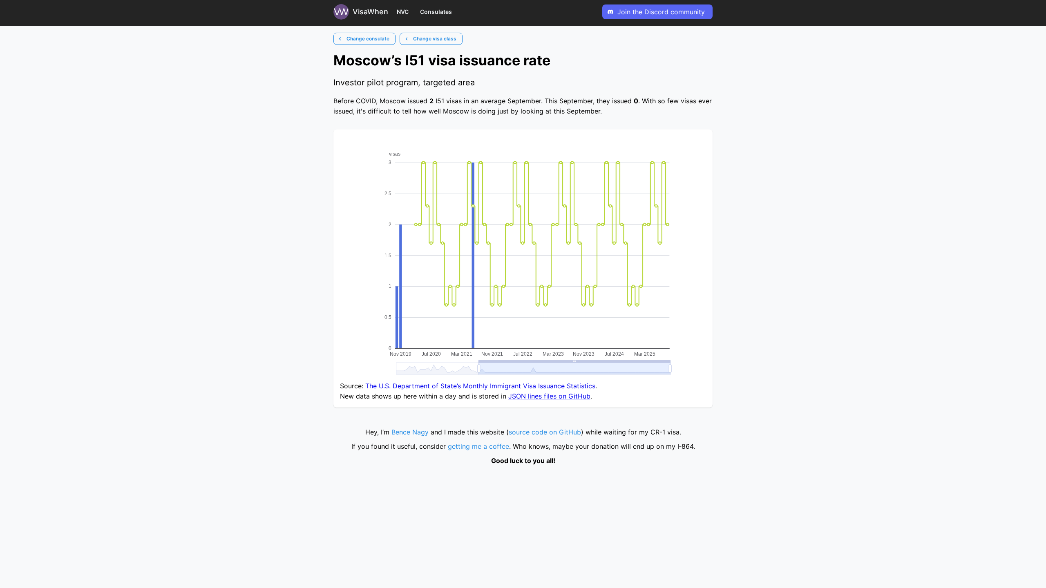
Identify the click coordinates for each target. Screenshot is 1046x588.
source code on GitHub (545, 432)
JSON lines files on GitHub (549, 396)
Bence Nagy (410, 432)
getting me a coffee (478, 446)
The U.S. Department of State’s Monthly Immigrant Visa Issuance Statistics (480, 386)
